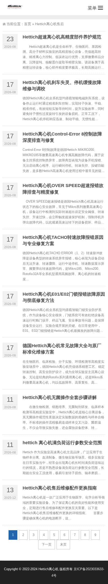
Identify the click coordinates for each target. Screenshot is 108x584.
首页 (27, 24)
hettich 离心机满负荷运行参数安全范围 (62, 442)
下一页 (46, 544)
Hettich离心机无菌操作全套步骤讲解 (60, 397)
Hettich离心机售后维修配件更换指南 (60, 487)
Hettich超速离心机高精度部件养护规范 (62, 36)
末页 (63, 544)
